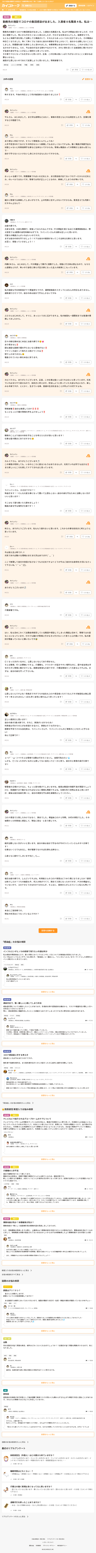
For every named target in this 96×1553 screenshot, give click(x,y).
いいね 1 (87, 99)
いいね (87, 125)
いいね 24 (88, 69)
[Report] (67, 70)
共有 (76, 69)
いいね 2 (87, 158)
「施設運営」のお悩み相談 (27, 10)
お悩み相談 (11, 10)
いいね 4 (87, 676)
